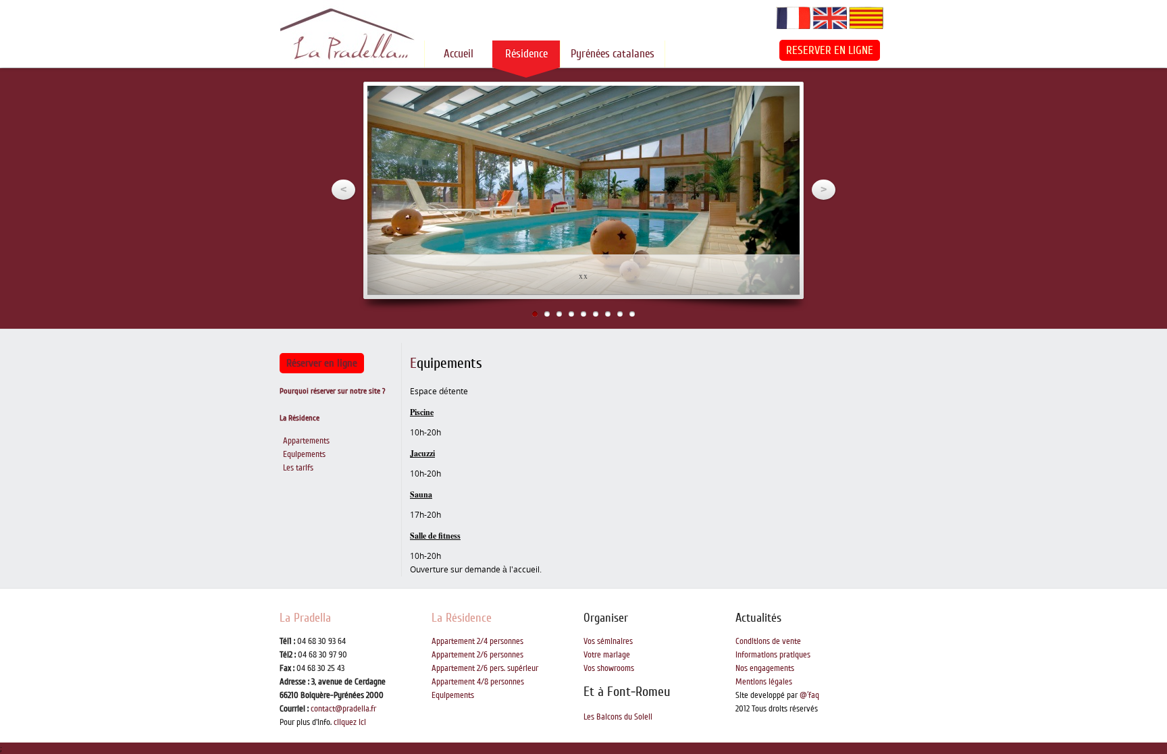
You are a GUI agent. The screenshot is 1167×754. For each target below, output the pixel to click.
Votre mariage (607, 654)
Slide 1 (535, 314)
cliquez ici (350, 722)
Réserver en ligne (321, 363)
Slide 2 (547, 314)
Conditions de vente (768, 641)
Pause (778, 106)
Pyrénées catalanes (612, 54)
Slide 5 (583, 314)
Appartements (306, 440)
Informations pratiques (772, 654)
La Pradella (305, 617)
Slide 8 (620, 314)
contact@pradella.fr (343, 708)
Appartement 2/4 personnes (477, 641)
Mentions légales (763, 681)
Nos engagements (764, 668)
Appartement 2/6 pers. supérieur (485, 668)
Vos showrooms (609, 668)
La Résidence (299, 418)
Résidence (526, 54)
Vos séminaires (608, 641)
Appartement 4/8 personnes (478, 681)
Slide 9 (632, 314)
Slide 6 (595, 314)
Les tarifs (298, 467)
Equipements (304, 454)
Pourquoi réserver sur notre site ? (332, 391)
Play (759, 106)
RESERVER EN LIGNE (829, 50)
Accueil (458, 54)
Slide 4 (571, 314)
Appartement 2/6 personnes (477, 654)
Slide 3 (559, 314)
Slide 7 (608, 314)
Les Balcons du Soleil (618, 716)
